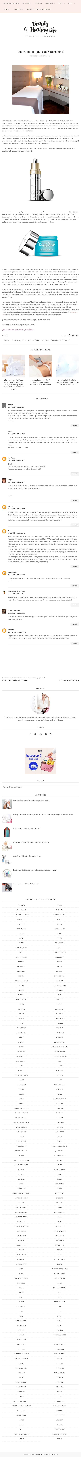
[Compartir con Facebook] (69, 335)
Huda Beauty (21, 1132)
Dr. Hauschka (59, 1051)
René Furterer (21, 1321)
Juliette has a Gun (21, 1160)
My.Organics (21, 1264)
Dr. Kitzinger (21, 1056)
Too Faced (21, 1410)
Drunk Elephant (21, 1061)
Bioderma (21, 971)
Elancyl (21, 1070)
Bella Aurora (21, 957)
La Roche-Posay (21, 1198)
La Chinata (59, 1193)
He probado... (27, 340)
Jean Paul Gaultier (59, 1146)
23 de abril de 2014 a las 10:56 (16, 434)
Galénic (21, 1103)
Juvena (59, 1160)
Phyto (59, 1307)
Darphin (59, 1037)
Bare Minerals (21, 948)
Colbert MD (21, 1033)
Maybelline (59, 1245)
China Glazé (60, 1018)
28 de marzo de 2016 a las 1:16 (17, 632)
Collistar (60, 1033)
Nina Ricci (21, 1283)
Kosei (21, 1184)
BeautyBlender (60, 952)
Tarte (21, 1396)
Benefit (21, 962)
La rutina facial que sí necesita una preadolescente (31, 801)
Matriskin (60, 1240)
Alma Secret (21, 910)
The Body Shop (60, 1401)
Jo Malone (60, 1151)
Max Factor (21, 1245)
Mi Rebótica (21, 1255)
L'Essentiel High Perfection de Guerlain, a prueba (31, 842)
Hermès (60, 1127)
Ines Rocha (11, 458)
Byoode (21, 995)
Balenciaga (59, 943)
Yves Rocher (60, 1429)
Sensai (59, 1358)
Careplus (59, 1000)
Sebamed (21, 1349)
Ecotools (60, 1066)
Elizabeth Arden (21, 1075)
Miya (59, 1255)
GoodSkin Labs (21, 1118)
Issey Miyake (21, 1141)
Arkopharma (60, 929)
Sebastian (60, 1349)
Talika (59, 1392)
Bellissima (59, 957)
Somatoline (21, 1387)
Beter (59, 962)
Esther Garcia (12, 572)
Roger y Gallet (59, 1335)
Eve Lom (59, 1089)
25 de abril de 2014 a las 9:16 (16, 613)
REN (59, 1311)
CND (59, 995)
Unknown (11, 506)
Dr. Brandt (21, 1051)
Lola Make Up (59, 1212)
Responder (75, 425)
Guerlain (59, 1118)
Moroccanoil (59, 1259)
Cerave (21, 1014)
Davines (21, 1042)
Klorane (21, 1179)
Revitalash (21, 1325)
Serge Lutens (21, 1368)
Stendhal (59, 1387)
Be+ (21, 952)
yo (8, 530)
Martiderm (21, 1236)
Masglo (21, 1240)
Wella (21, 1429)
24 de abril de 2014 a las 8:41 (16, 594)
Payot (21, 1302)
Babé (21, 943)
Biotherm (59, 971)
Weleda (60, 1425)
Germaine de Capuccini (21, 1108)
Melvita (60, 1250)
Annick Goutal (60, 914)
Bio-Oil (59, 966)
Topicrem (59, 1410)
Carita (21, 1004)
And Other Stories (21, 914)
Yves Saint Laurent (21, 1434)
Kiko (59, 1174)
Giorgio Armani (21, 1113)
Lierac (59, 1207)
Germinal (59, 1108)
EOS (21, 1066)
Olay (21, 1297)
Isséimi (59, 1141)
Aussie (59, 933)
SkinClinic (60, 1382)
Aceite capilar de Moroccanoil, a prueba (27, 828)
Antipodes (21, 919)
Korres (60, 1179)
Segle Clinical (59, 1354)
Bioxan (21, 976)
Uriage (21, 1420)
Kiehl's (21, 1174)
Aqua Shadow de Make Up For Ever (25, 884)
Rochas (60, 1330)
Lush (60, 1217)
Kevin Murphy (59, 1170)
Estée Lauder (59, 1085)
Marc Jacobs (21, 1231)
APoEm (59, 905)
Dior (21, 1047)
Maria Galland (60, 1231)
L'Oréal (60, 1188)
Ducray (60, 1061)
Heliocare (60, 1122)
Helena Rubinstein (21, 1122)
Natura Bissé (38, 340)
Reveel (59, 1321)
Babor (59, 938)
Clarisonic (21, 1028)
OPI (59, 1292)
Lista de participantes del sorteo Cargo (27, 856)
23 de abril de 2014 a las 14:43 (16, 509)
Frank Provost (59, 1099)
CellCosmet (60, 1009)
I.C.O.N (21, 1136)
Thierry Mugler (59, 1406)
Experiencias (16, 340)
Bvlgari (21, 990)
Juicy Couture (59, 1155)
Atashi (21, 933)
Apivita (60, 919)
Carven (60, 1004)
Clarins (60, 1023)
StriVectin (21, 1392)
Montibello (21, 1259)
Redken (60, 1316)
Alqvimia (59, 910)
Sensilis (21, 1363)
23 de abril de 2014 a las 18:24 (16, 533)
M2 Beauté (21, 1222)
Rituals (21, 1330)
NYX (21, 1269)
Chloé (21, 1023)
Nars (21, 1273)
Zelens (21, 1439)
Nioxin (59, 1283)
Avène (21, 938)
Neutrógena (60, 1278)
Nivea (21, 1288)
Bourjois (59, 981)
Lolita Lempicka (21, 1217)
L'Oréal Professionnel (21, 1193)
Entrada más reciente (15, 680)
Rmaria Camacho (14, 611)
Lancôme (21, 1203)
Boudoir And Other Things (16, 591)
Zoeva (59, 1439)
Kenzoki (21, 1170)
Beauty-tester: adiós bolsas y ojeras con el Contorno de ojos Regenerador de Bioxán (43, 814)
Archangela (21, 929)
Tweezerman (21, 1415)
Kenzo (59, 1165)
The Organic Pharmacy (21, 1406)
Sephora (59, 1363)
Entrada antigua (68, 680)
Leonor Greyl (21, 1207)
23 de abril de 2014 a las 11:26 (16, 482)
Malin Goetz (60, 1226)
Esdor (21, 1080)
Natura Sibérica (21, 1278)
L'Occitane (21, 1188)
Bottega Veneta (21, 981)
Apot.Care (21, 924)
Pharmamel (21, 1307)
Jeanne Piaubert (21, 1151)
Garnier (59, 1103)
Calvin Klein (21, 1000)
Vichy (21, 1425)
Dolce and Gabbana (60, 1047)
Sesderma (60, 1368)
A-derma (21, 905)
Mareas (10, 405)
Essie (60, 1080)
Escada (60, 1075)
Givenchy (59, 1113)
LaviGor (59, 1203)
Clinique (59, 1028)
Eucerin (21, 1089)
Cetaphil (59, 1014)
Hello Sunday (21, 1127)
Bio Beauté (21, 966)
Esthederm (21, 1085)
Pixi (21, 1311)
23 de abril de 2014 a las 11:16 (16, 460)
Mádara (60, 1264)
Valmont (59, 1420)
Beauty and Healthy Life (35, 1454)
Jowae (21, 1155)
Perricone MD (59, 1302)
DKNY (21, 1037)
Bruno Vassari (60, 985)
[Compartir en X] (73, 335)
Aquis (59, 924)
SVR (59, 1340)
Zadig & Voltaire (60, 1434)
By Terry (59, 990)
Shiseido (21, 1373)
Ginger (10, 480)
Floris (59, 1094)
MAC (59, 1222)
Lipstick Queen (21, 1212)
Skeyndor (60, 1377)
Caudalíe (21, 1009)
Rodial (21, 1335)
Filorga (21, 1094)
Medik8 (21, 1250)
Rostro (48, 340)
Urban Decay (60, 1415)
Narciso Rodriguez (60, 1269)
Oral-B (59, 1297)
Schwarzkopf (59, 1344)
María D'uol (60, 1236)
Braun (21, 985)
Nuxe (21, 1292)
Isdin (60, 1136)
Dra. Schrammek (59, 1056)
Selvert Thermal (21, 1358)
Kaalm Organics (21, 1165)
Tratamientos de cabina (61, 340)
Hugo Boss (59, 1132)
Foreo (21, 1099)
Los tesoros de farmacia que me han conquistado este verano (35, 870)
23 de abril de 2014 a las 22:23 (16, 575)
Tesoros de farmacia (21, 1401)
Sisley (21, 1377)
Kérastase (59, 1184)
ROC (21, 1316)
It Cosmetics (21, 1146)
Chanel (21, 1018)
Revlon (60, 1325)
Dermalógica (59, 1042)
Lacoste (59, 1198)
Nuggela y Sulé (59, 1288)
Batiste (60, 948)
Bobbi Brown (59, 976)
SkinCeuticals (21, 1382)
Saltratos (21, 1344)
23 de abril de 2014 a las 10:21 (16, 407)
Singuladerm (59, 1373)
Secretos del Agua (21, 1354)
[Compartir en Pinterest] (77, 335)
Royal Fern (21, 1340)
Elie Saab (59, 1070)
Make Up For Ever (21, 1226)
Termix (59, 1396)
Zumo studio (54, 1454)
